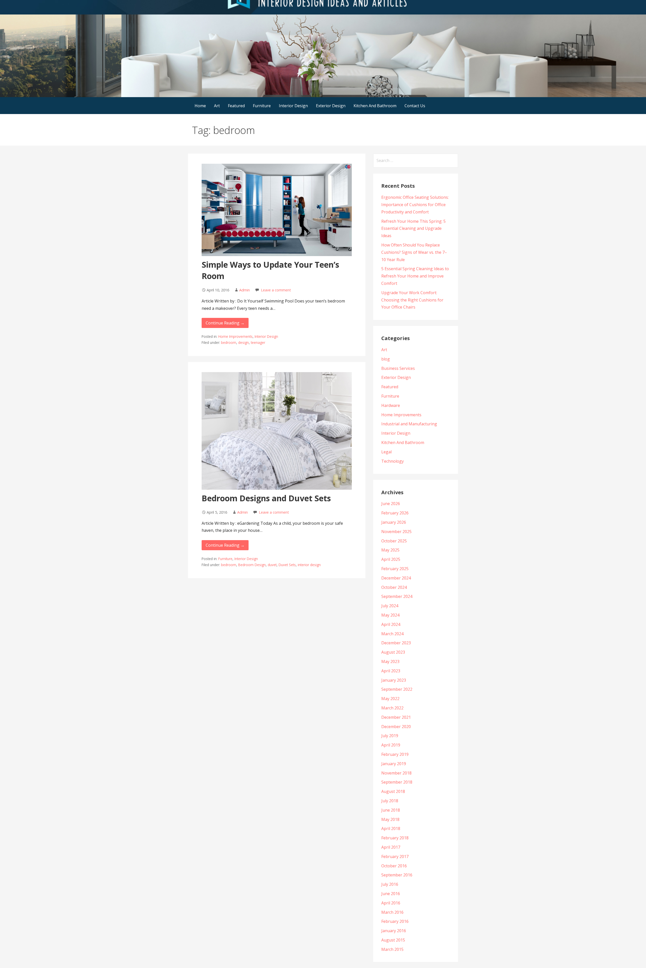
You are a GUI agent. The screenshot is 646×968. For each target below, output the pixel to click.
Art (217, 105)
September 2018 (396, 782)
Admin (244, 290)
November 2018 (396, 773)
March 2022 (392, 708)
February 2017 (395, 856)
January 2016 (393, 930)
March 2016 (392, 912)
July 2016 (389, 884)
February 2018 (395, 838)
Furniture (262, 105)
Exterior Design (330, 105)
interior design (309, 564)
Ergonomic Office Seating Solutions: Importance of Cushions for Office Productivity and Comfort (415, 205)
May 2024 (390, 615)
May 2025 (390, 550)
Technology (392, 461)
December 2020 (396, 726)
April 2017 (390, 847)
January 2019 (393, 763)
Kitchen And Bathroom (375, 105)
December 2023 (396, 643)
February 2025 (395, 568)
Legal (386, 452)
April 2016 (390, 903)
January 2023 (393, 680)
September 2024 (396, 596)
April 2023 (390, 671)
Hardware (390, 405)
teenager (258, 342)
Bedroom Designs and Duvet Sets (266, 498)
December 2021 (396, 717)
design (243, 342)
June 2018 (390, 810)
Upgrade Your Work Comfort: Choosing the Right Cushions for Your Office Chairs (412, 300)
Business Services (398, 368)
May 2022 (390, 698)
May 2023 (390, 661)
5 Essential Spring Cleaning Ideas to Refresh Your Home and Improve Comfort (415, 276)
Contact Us (415, 105)
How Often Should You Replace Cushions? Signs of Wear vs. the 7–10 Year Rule (414, 252)
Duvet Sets (287, 564)
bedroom (228, 342)
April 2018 (390, 828)
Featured (236, 105)
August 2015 (393, 940)
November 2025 (396, 531)
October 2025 (394, 541)
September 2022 (396, 689)
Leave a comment (276, 290)
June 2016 (390, 893)
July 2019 (389, 735)
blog (385, 359)
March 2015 (392, 949)
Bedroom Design (252, 564)
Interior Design (293, 105)
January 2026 (393, 522)
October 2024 (394, 587)
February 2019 (395, 754)
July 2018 (389, 801)
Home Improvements (235, 336)
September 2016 (396, 875)
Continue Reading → (225, 323)
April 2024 (390, 624)
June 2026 (390, 503)
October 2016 (394, 866)
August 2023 (393, 652)
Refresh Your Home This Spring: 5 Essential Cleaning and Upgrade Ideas (413, 228)
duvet (272, 564)
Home (200, 105)
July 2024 (389, 606)
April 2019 (390, 745)
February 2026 (395, 513)
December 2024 (396, 578)
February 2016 (395, 921)
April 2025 (390, 559)
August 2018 (393, 791)
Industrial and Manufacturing (409, 424)
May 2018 (390, 819)
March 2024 (392, 634)
